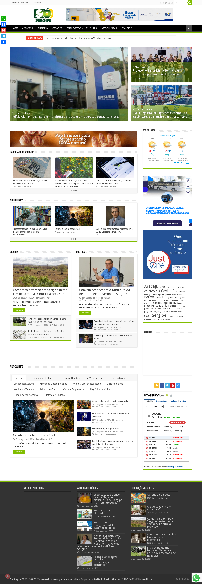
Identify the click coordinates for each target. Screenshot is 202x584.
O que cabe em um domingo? (68, 229)
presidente (178, 308)
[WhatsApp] (4, 18)
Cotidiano (19, 378)
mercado (148, 303)
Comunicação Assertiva (26, 395)
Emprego (157, 294)
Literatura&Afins (117, 378)
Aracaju (151, 286)
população (148, 309)
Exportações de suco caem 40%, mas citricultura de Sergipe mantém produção (108, 498)
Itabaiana (174, 300)
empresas (166, 294)
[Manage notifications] (7, 576)
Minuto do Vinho (48, 389)
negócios (168, 303)
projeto (167, 312)
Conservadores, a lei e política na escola (110, 401)
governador (173, 297)
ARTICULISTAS (109, 28)
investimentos (163, 300)
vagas (167, 319)
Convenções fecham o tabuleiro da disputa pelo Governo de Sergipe (104, 292)
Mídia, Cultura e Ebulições (87, 383)
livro (181, 300)
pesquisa (172, 306)
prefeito (158, 309)
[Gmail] (4, 30)
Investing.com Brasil (175, 467)
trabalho (147, 319)
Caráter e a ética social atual (34, 435)
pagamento (149, 306)
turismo (156, 319)
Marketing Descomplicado (53, 383)
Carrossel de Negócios (22, 152)
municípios (157, 303)
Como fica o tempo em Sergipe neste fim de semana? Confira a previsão (40, 292)
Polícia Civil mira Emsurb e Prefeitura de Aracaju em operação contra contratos (65, 116)
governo (183, 297)
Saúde (147, 316)
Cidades (14, 252)
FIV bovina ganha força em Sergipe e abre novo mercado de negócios (77, 38)
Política (80, 252)
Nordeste (177, 303)
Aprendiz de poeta (21, 229)
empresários (177, 295)
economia (180, 291)
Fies (164, 297)
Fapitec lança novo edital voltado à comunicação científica (105, 560)
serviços (171, 316)
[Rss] (161, 3)
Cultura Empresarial (73, 389)
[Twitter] (166, 3)
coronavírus (152, 291)
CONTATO (127, 28)
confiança (180, 287)
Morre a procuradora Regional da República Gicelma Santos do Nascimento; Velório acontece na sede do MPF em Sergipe (99, 542)
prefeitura (167, 308)
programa (148, 312)
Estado (158, 297)
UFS (162, 319)
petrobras (181, 306)
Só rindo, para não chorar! (105, 512)
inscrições (153, 300)
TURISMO (43, 28)
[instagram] (172, 3)
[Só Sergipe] (43, 14)
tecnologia (179, 316)
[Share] (4, 42)
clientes (171, 287)
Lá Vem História (94, 378)
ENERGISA (149, 297)
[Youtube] (169, 3)
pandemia (161, 305)
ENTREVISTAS (74, 28)
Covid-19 (168, 291)
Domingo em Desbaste (42, 378)
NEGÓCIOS (27, 28)
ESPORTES (91, 28)
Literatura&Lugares (24, 383)
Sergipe (159, 315)
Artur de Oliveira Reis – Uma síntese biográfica (161, 537)
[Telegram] (4, 36)
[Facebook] (163, 3)
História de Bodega (55, 395)
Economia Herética (70, 378)
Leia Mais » (19, 310)
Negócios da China (100, 389)
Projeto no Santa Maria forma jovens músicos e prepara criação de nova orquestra (158, 74)
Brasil (163, 286)
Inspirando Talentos (24, 389)
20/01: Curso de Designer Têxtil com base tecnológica (106, 525)
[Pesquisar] (190, 2)
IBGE (146, 300)
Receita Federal (177, 312)
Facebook (37, 3)
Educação (148, 295)
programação (158, 312)
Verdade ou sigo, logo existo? (105, 428)
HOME (15, 28)
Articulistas (16, 200)
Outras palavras (115, 383)
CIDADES (57, 28)
